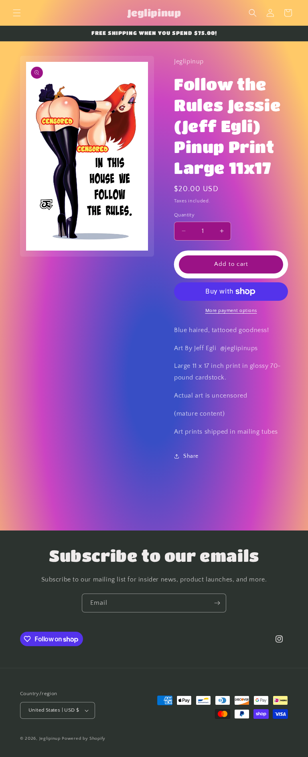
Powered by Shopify (83, 738)
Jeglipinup (50, 738)
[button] (17, 13)
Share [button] (191, 456)
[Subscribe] (217, 603)
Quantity (184, 215)
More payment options (231, 310)
